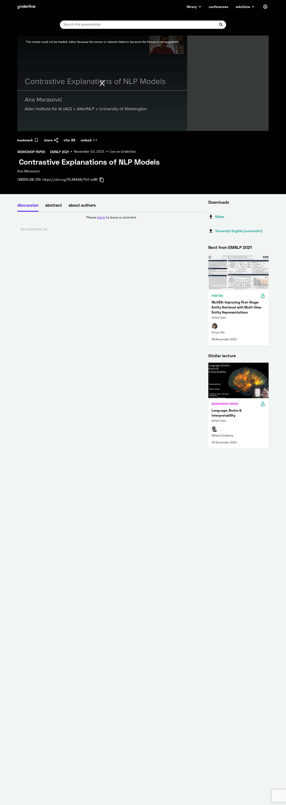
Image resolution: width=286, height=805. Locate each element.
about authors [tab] (82, 204)
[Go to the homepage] (26, 7)
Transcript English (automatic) (239, 231)
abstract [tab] (53, 204)
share (48, 140)
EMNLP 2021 (240, 247)
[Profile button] (265, 6)
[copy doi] (104, 179)
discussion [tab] (28, 204)
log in (101, 217)
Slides (219, 217)
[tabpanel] (111, 223)
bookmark (25, 140)
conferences (218, 7)
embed (86, 140)
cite (67, 140)
